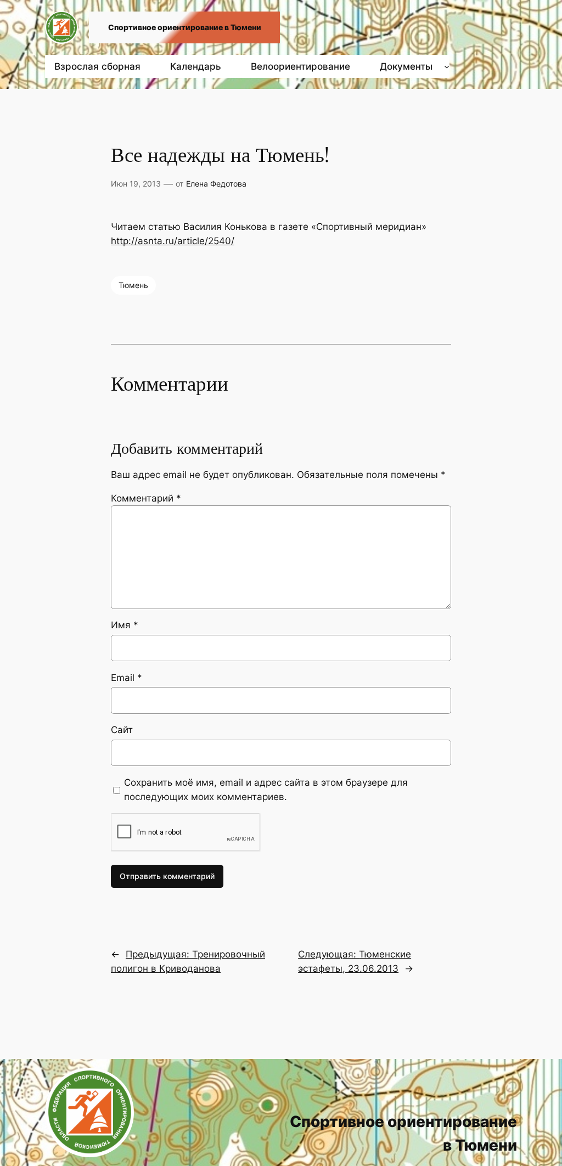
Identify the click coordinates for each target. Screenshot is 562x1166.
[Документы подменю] (446, 66)
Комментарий (146, 498)
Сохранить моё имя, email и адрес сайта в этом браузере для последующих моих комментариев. (266, 789)
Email (126, 677)
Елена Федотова (216, 183)
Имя (124, 624)
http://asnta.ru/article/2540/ (172, 240)
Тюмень (133, 285)
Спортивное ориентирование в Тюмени (184, 27)
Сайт (122, 729)
